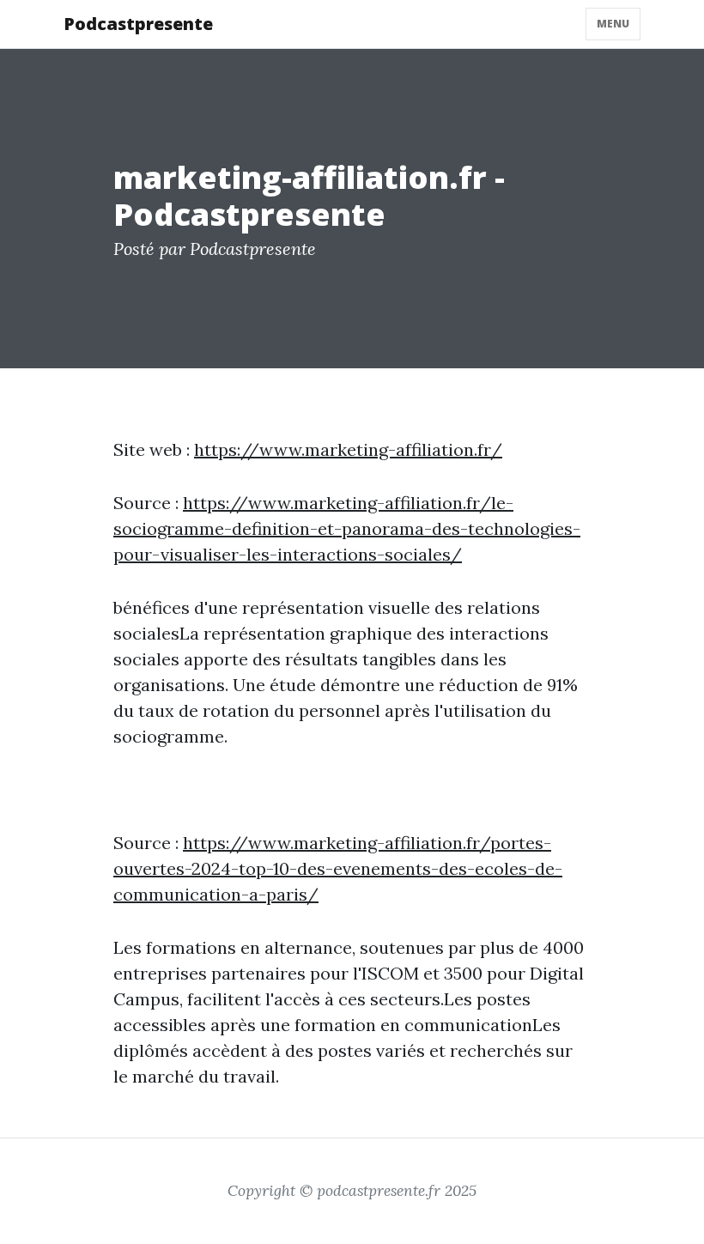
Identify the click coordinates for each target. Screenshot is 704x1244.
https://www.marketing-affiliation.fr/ (348, 449)
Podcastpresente (138, 23)
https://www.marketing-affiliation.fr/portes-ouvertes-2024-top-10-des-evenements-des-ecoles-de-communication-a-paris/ (337, 868)
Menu (613, 23)
